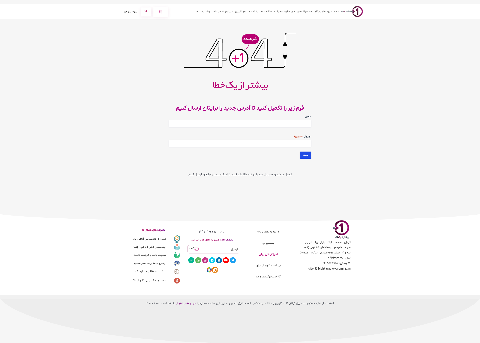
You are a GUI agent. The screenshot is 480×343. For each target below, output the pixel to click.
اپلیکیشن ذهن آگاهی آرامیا (149, 247)
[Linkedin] (219, 260)
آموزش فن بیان (268, 254)
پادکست (253, 11)
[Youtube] (226, 260)
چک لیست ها (203, 11)
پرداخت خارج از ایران (268, 265)
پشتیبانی (268, 243)
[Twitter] (233, 260)
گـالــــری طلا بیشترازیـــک (149, 271)
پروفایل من (130, 11)
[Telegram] (212, 260)
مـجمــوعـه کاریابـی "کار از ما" (149, 280)
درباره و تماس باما (268, 232)
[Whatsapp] (198, 260)
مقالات (268, 11)
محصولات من (304, 11)
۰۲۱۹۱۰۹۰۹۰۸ (335, 258)
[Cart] (160, 12)
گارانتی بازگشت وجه (268, 277)
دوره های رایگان (323, 11)
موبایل (302, 136)
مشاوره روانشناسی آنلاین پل (149, 239)
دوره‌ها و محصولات (284, 11)
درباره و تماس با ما (222, 11)
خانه (336, 11)
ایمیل (308, 116)
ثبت (191, 248)
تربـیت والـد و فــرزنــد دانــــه (149, 255)
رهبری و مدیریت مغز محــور (150, 263)
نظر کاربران (241, 11)
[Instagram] (205, 260)
